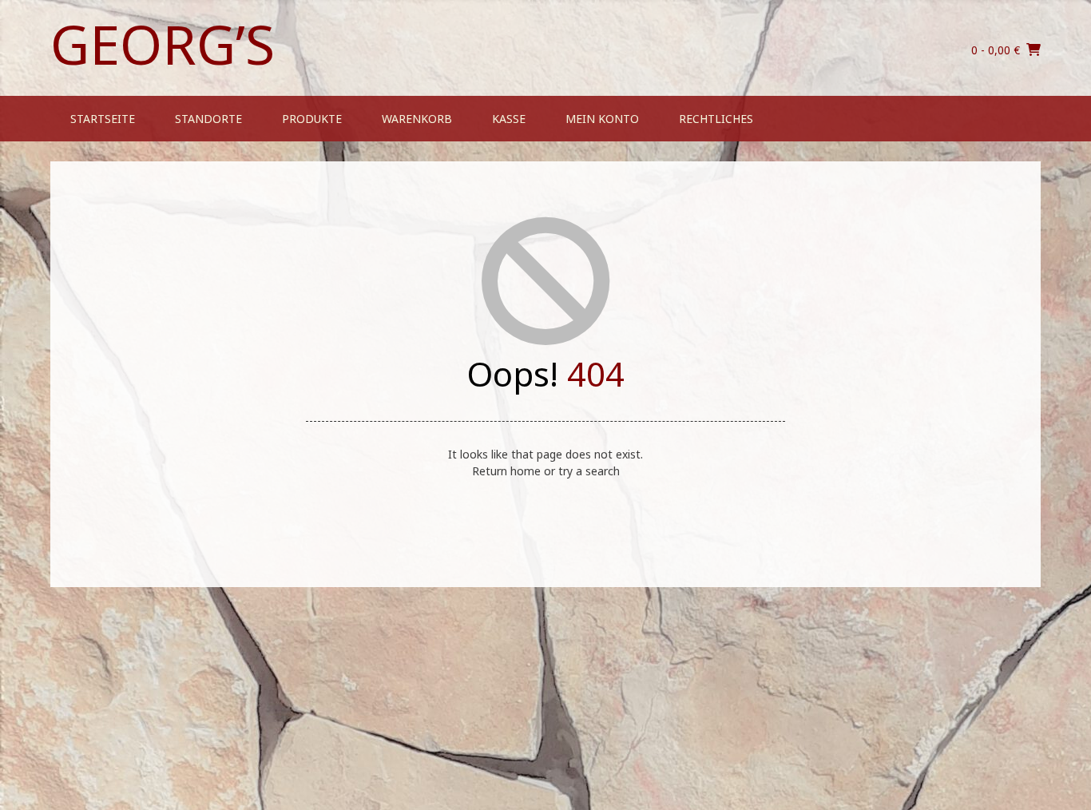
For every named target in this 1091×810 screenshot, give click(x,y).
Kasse (509, 118)
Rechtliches (716, 118)
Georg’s (162, 44)
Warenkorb (417, 118)
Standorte (208, 118)
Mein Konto (602, 118)
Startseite (102, 118)
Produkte (312, 118)
